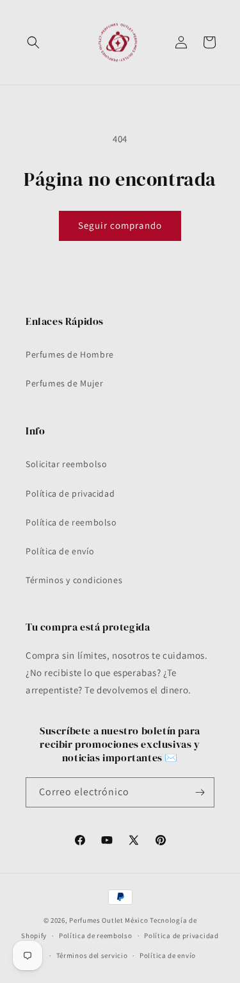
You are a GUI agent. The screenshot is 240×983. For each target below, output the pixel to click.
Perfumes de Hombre (70, 354)
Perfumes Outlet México (109, 920)
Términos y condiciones (74, 580)
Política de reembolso (71, 522)
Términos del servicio (92, 955)
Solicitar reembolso (66, 464)
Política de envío (60, 551)
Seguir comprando (120, 225)
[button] (33, 42)
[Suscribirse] (200, 792)
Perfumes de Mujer (64, 383)
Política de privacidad (70, 493)
